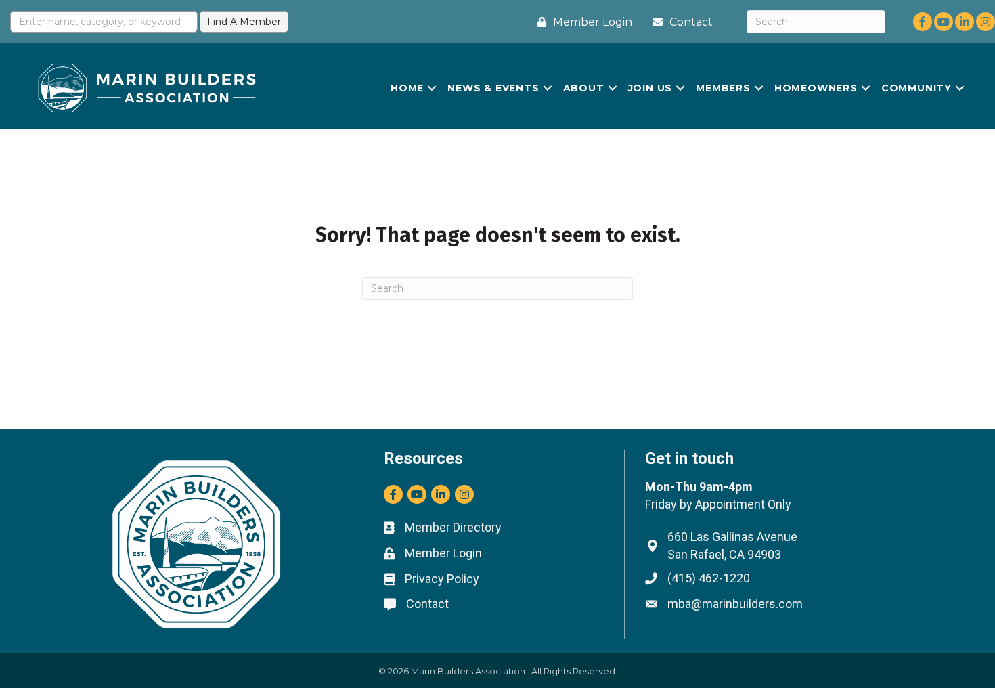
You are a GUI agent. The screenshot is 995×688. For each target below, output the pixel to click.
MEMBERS (723, 88)
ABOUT (583, 88)
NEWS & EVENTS (493, 88)
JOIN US (650, 88)
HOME (407, 88)
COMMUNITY (916, 88)
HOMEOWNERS (816, 88)
